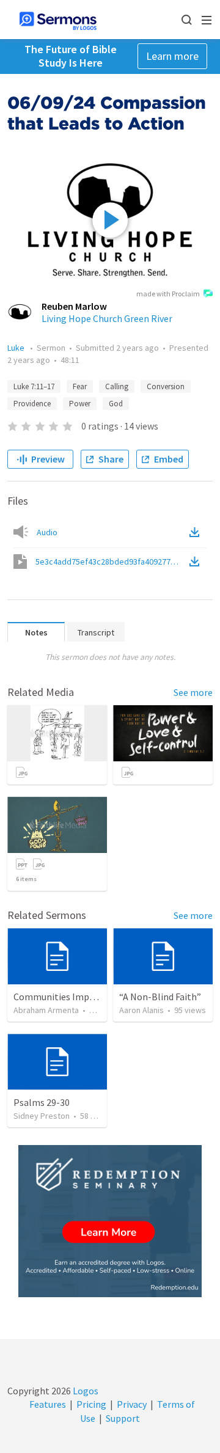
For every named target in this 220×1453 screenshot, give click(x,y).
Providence (32, 403)
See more (193, 692)
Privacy (132, 1404)
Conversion (166, 386)
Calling (116, 386)
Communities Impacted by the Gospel (92, 996)
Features (47, 1404)
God (116, 403)
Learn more (172, 56)
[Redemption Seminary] (110, 1221)
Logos (84, 1391)
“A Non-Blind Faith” (160, 996)
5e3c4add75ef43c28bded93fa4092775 (111, 561)
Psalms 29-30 (41, 1102)
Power (79, 403)
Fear (80, 386)
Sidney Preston (41, 1115)
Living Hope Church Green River (107, 318)
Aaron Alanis (141, 1010)
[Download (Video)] (197, 561)
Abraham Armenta (46, 1010)
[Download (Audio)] (197, 532)
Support (123, 1418)
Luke (16, 347)
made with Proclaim (168, 293)
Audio (47, 532)
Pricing (91, 1404)
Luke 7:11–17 (33, 386)
